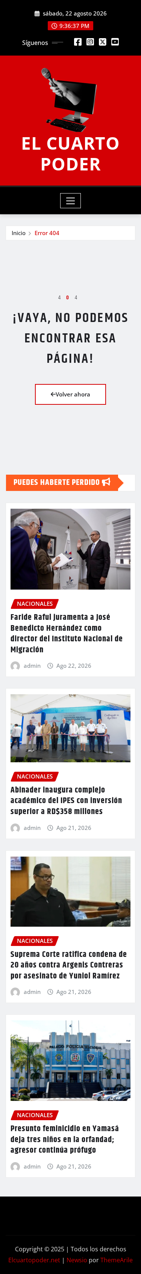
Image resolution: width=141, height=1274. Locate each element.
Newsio (77, 1260)
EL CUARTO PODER (70, 153)
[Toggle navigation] (70, 200)
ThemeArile (116, 1260)
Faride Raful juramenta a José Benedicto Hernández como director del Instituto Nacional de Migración (67, 633)
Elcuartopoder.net (34, 1260)
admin (32, 665)
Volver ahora (73, 394)
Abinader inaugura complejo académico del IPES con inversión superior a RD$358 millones (66, 801)
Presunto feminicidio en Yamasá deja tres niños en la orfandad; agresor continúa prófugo (65, 1139)
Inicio (19, 233)
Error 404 (47, 233)
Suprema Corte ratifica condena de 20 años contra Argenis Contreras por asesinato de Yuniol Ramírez (69, 965)
